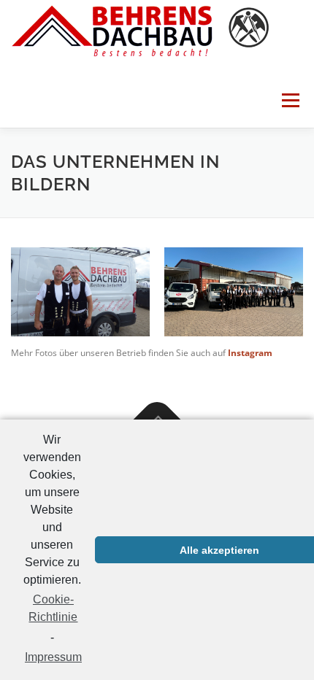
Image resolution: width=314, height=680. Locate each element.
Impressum (53, 657)
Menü (289, 100)
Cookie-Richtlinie (52, 608)
